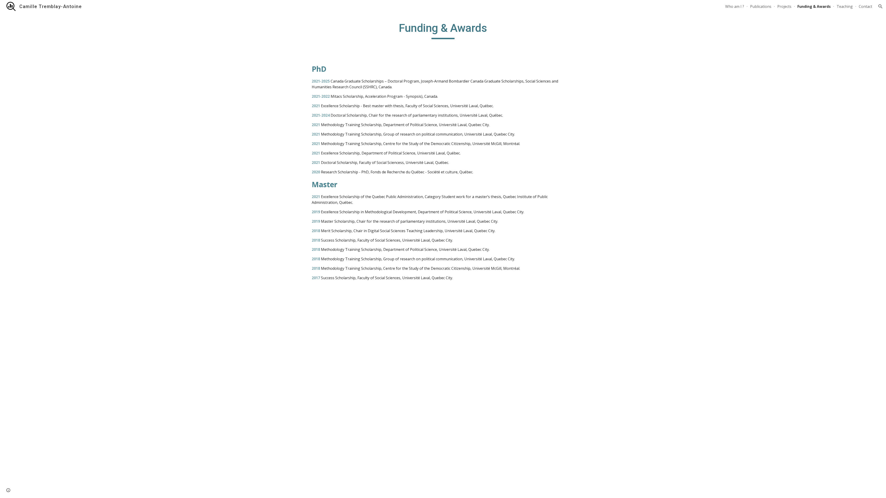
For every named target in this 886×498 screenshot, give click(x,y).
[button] (880, 6)
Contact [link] (865, 6)
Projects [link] (784, 6)
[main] (443, 30)
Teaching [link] (845, 6)
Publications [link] (760, 6)
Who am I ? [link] (734, 6)
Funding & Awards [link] (814, 6)
